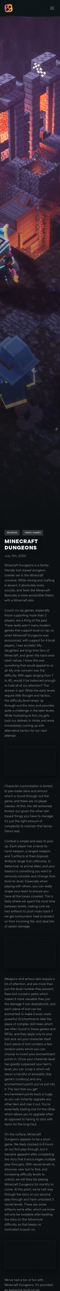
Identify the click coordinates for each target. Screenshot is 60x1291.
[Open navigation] (52, 8)
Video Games (33, 533)
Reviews (12, 533)
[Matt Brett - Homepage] (8, 8)
